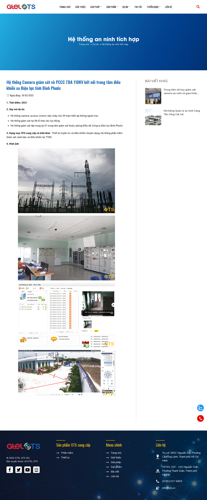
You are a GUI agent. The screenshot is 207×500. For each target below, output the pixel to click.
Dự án (125, 7)
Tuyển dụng (153, 7)
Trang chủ (64, 7)
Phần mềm (67, 453)
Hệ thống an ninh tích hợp (115, 44)
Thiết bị (65, 457)
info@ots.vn (168, 488)
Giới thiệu (80, 7)
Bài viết (115, 471)
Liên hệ (168, 7)
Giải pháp (95, 7)
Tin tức (138, 7)
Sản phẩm (111, 7)
